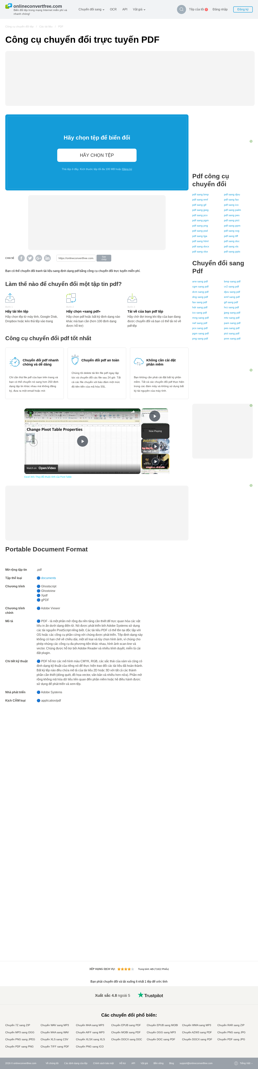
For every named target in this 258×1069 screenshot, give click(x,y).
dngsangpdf (200, 296)
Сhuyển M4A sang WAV (55, 1032)
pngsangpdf (200, 338)
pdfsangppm (232, 225)
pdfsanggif (199, 204)
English (236, 995)
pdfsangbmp (200, 194)
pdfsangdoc (231, 241)
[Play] (155, 446)
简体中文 (236, 1039)
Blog (171, 1063)
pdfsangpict (231, 220)
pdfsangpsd (200, 230)
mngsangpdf (200, 317)
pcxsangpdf (200, 328)
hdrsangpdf (199, 307)
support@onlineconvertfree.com (196, 1063)
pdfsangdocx (200, 246)
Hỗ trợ (122, 1063)
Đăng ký (243, 9)
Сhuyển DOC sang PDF (161, 1039)
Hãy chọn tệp (97, 155)
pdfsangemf (200, 199)
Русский (236, 998)
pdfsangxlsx (200, 251)
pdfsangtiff (231, 236)
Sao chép (104, 258)
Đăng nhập (220, 9)
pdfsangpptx (232, 251)
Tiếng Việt (237, 1024)
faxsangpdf (199, 302)
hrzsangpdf (231, 307)
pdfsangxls (231, 246)
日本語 (235, 1017)
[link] (30, 414)
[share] (133, 411)
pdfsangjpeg (200, 209)
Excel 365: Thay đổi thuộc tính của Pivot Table (72, 413)
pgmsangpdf (200, 333)
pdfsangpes (231, 215)
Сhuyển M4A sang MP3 (90, 1025)
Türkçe (235, 1036)
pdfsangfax (231, 199)
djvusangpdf (232, 291)
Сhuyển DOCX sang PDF (197, 1039)
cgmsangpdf (200, 286)
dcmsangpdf (200, 291)
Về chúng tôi (52, 1063)
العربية (235, 1002)
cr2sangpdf (231, 286)
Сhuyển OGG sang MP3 (161, 1032)
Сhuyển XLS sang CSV (54, 1039)
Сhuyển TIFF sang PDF (55, 1046)
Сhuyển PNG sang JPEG (20, 1039)
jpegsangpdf (232, 312)
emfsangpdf (232, 296)
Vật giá (137, 9)
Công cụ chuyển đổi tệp (19, 26)
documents (48, 578)
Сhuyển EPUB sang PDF (126, 1025)
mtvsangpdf (231, 317)
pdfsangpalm (232, 209)
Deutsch (236, 1009)
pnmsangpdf (232, 338)
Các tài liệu (46, 26)
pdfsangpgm (200, 220)
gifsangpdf (231, 302)
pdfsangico (231, 204)
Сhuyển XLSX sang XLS (90, 1039)
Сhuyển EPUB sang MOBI (162, 1025)
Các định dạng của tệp (75, 1063)
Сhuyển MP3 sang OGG (19, 1032)
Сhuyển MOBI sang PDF (126, 1032)
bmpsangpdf (232, 281)
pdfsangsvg (231, 230)
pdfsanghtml (200, 241)
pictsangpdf (231, 333)
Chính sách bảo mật (103, 1063)
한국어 (235, 1043)
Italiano (236, 1021)
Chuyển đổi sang (90, 9)
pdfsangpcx (200, 215)
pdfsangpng (200, 225)
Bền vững (159, 1063)
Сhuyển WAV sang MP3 (55, 1025)
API (124, 9)
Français (236, 1013)
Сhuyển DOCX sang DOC (126, 1039)
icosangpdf (199, 312)
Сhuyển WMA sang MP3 (196, 1025)
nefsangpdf (199, 323)
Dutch (235, 1032)
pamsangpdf (232, 323)
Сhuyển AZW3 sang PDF (197, 1032)
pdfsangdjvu (232, 194)
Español (236, 1006)
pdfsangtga (199, 236)
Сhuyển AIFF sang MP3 (90, 1032)
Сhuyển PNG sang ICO (90, 1046)
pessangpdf (231, 328)
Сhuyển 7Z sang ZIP (17, 1025)
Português (237, 1028)
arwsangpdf (200, 281)
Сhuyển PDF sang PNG (19, 1046)
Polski (235, 1047)
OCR (113, 9)
